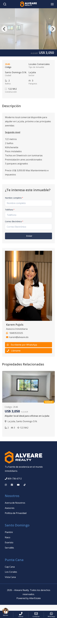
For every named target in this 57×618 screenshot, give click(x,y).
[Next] (53, 29)
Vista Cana (10, 577)
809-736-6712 (15, 478)
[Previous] (4, 29)
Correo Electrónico (14, 221)
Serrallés (9, 547)
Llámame (15, 350)
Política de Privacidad (15, 513)
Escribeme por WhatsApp (24, 344)
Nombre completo (14, 198)
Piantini (9, 532)
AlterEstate (35, 598)
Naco (7, 537)
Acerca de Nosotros (15, 502)
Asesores (9, 508)
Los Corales (11, 571)
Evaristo (9, 542)
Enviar (29, 236)
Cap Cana (10, 566)
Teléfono (10, 209)
